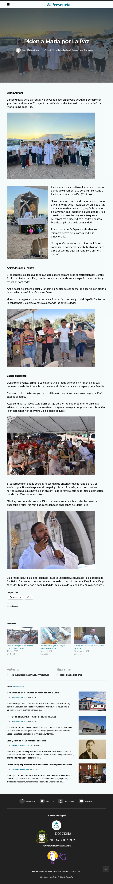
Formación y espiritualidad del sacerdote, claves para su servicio (39, 764)
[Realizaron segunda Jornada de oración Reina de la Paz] (22, 635)
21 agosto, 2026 (31, 697)
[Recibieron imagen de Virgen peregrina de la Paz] (56, 635)
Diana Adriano (33, 50)
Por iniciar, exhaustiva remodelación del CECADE (31, 717)
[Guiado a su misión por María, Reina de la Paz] (89, 635)
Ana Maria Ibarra (18, 769)
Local (68, 50)
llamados (62, 50)
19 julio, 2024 (49, 50)
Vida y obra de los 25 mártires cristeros (26, 741)
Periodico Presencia (19, 745)
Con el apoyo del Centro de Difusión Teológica (56, 877)
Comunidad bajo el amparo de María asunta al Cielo (33, 693)
